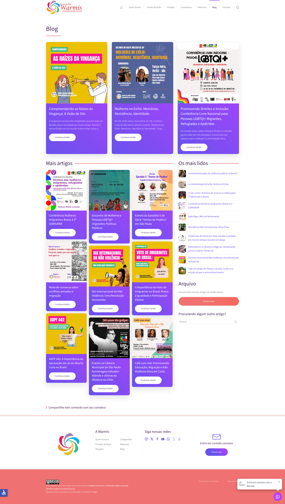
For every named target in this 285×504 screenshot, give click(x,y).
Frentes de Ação (103, 444)
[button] (237, 7)
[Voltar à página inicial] (64, 7)
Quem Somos (135, 7)
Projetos (171, 7)
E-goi (95, 491)
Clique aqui (216, 452)
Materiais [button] (202, 7)
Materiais (124, 444)
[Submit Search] (235, 322)
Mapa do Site (233, 481)
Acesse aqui (208, 301)
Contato (226, 7)
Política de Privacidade (209, 481)
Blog (214, 7)
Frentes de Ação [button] (154, 7)
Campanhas (186, 7)
